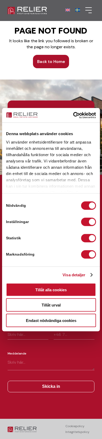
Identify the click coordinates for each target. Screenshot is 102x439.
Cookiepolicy (74, 426)
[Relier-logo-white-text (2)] (42, 10)
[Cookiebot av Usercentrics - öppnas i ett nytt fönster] (73, 115)
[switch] (88, 222)
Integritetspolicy (77, 432)
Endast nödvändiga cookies (51, 320)
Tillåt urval (51, 305)
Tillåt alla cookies (51, 289)
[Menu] (87, 10)
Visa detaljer (74, 275)
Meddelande (17, 353)
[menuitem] (87, 10)
